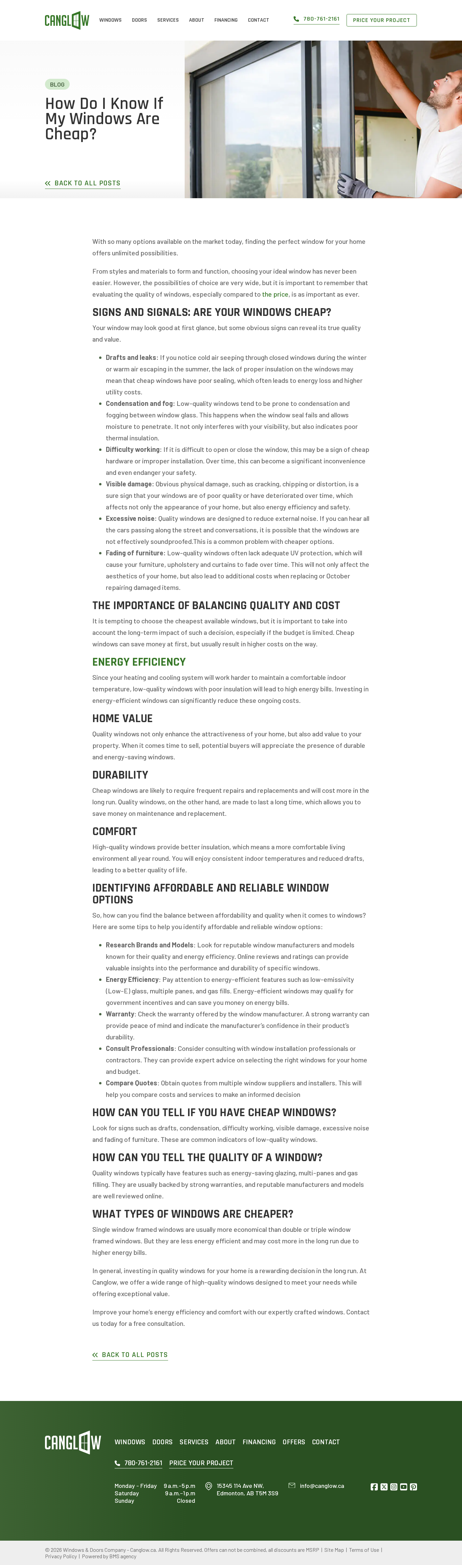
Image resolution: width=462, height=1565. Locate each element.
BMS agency (122, 1556)
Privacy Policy (61, 1556)
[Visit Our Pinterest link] (413, 1487)
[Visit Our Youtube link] (403, 1487)
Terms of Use (364, 1549)
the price (274, 294)
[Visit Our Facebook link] (374, 1487)
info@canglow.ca (322, 1485)
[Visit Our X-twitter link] (384, 1487)
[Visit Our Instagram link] (393, 1487)
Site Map (334, 1549)
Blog (57, 84)
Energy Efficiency (139, 662)
